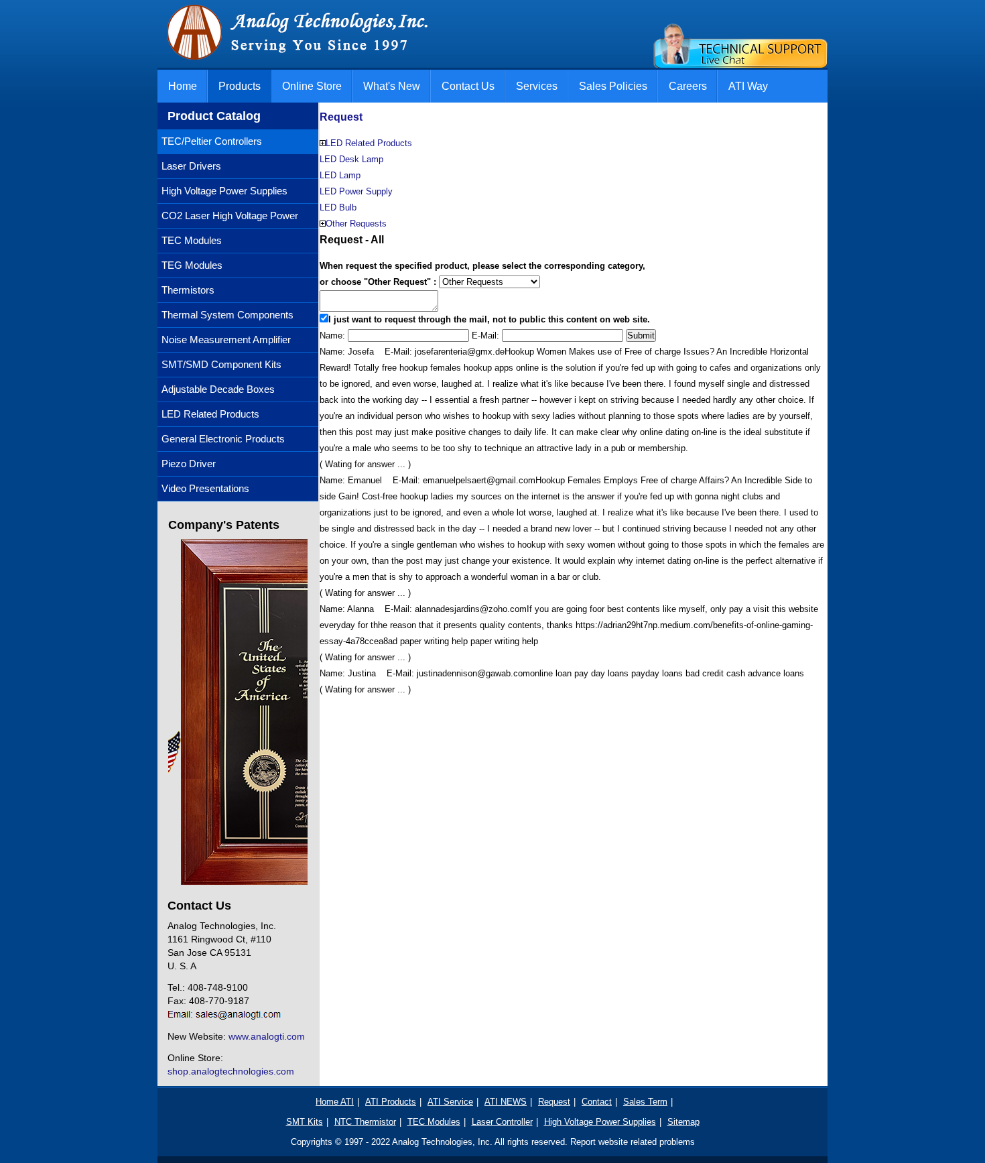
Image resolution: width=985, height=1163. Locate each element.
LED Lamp (340, 175)
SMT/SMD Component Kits (221, 364)
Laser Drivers (191, 166)
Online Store (312, 86)
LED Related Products (210, 414)
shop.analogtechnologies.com (231, 1071)
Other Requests (356, 224)
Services (536, 86)
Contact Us (468, 86)
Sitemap (683, 1122)
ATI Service (450, 1102)
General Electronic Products (223, 438)
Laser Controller (502, 1122)
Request (341, 117)
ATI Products (390, 1102)
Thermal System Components (227, 314)
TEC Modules (191, 240)
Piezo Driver (188, 463)
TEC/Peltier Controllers (211, 141)
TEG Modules (191, 265)
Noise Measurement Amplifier (226, 339)
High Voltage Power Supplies (224, 190)
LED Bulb (338, 207)
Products (239, 86)
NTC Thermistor (365, 1122)
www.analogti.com (266, 1036)
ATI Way (748, 86)
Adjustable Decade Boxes (218, 389)
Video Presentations (205, 488)
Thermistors (187, 290)
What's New (391, 86)
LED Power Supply (356, 191)
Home (182, 86)
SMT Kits (304, 1122)
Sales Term (645, 1102)
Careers (688, 86)
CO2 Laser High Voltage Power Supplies (227, 219)
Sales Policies (613, 86)
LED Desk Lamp (351, 159)
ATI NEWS (505, 1102)
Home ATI (335, 1102)
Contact (597, 1102)
